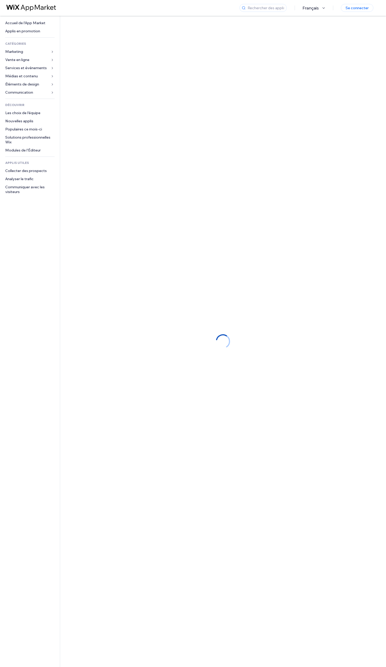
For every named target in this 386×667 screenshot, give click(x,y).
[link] (30, 23)
